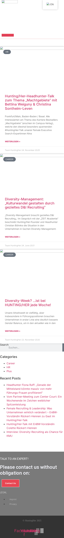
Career (11, 363)
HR (8, 367)
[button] (12, 30)
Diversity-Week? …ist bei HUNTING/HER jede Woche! (28, 303)
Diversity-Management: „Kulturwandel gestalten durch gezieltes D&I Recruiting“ (29, 203)
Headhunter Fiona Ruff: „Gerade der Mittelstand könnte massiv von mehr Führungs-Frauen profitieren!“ (29, 388)
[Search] (63, 347)
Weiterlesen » (12, 141)
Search (4, 344)
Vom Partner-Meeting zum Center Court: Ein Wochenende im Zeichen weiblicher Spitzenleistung (34, 400)
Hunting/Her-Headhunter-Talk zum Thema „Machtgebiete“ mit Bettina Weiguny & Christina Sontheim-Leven (31, 102)
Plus (9, 371)
